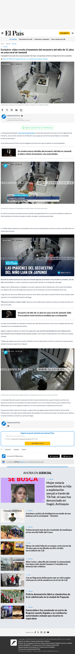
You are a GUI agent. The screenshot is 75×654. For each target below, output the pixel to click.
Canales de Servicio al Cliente (40, 641)
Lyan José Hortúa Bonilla (26, 133)
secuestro (7, 449)
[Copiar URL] (21, 110)
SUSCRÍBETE (64, 33)
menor (24, 449)
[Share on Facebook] (2, 110)
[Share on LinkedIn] (16, 110)
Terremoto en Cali (25, 39)
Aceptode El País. (22, 439)
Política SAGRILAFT (24, 645)
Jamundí (16, 449)
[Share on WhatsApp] (11, 110)
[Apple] (67, 456)
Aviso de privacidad (47, 643)
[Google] (54, 456)
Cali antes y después (41, 39)
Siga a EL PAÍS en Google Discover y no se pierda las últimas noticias (25, 59)
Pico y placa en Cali (58, 39)
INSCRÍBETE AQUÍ (37, 443)
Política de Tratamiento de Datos (21, 439)
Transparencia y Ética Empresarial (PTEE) (45, 645)
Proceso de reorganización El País (29, 649)
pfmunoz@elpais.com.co (51, 651)
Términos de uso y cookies (63, 643)
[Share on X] (7, 110)
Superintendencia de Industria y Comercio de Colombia (36, 647)
